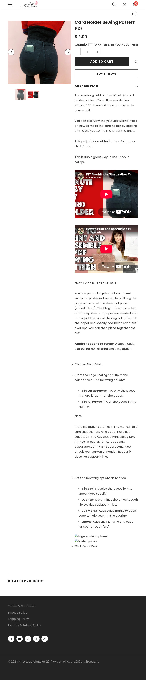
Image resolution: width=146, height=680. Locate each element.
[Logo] (29, 4)
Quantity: (81, 44)
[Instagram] (19, 639)
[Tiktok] (44, 639)
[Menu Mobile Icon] (10, 4)
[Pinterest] (28, 639)
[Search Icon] (114, 4)
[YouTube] (36, 639)
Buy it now (106, 73)
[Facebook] (11, 639)
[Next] (68, 52)
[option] (39, 52)
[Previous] (11, 52)
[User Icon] (124, 4)
